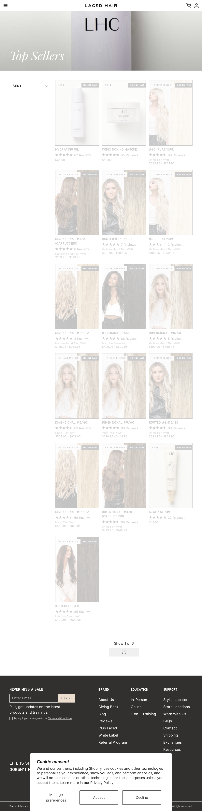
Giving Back (108, 707)
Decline (142, 797)
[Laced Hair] (101, 5)
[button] (124, 652)
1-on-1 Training (143, 714)
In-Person (139, 700)
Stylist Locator (175, 700)
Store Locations (176, 707)
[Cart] (188, 5)
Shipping (170, 735)
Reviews (105, 721)
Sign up (67, 698)
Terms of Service (18, 806)
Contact (170, 728)
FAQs (167, 721)
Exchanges (172, 742)
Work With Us (174, 714)
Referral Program (112, 742)
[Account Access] (196, 5)
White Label (108, 735)
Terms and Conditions (60, 718)
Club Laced (107, 728)
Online (136, 707)
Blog (102, 714)
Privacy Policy (101, 783)
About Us (106, 700)
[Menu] (7, 5)
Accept (99, 797)
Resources (172, 749)
